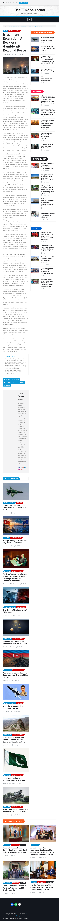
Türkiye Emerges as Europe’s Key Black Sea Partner (15, 541)
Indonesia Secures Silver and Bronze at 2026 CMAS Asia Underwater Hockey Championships (47, 283)
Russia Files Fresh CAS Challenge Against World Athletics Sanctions (47, 259)
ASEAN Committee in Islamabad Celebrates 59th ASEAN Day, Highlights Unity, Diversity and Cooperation (42, 851)
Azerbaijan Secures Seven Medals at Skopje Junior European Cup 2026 (47, 270)
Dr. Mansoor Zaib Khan (9, 584)
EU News (5, 855)
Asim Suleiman (7, 783)
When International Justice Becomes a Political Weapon (15, 642)
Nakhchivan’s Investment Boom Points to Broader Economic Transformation (14, 739)
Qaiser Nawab (6, 54)
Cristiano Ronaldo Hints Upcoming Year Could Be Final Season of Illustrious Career (47, 248)
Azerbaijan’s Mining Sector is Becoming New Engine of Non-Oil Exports (15, 675)
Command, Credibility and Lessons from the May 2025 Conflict (14, 507)
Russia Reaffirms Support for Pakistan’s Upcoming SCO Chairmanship (15, 888)
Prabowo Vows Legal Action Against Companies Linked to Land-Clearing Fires (47, 166)
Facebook (16, 379)
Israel (22, 382)
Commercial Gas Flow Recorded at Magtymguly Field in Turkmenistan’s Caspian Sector (47, 123)
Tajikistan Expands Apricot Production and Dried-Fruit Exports (47, 135)
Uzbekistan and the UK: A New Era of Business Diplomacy (47, 146)
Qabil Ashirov (6, 745)
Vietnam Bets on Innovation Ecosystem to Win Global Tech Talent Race (48, 214)
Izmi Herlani (6, 513)
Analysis (8, 379)
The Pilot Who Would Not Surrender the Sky (13, 707)
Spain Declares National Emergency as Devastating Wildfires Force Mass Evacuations (47, 202)
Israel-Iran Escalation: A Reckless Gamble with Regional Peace (25, 26)
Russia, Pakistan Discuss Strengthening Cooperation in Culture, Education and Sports (15, 850)
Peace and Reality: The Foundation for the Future (14, 779)
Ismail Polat (6, 546)
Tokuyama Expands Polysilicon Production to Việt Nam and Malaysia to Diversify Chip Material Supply (48, 99)
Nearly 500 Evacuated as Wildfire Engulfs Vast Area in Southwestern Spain (47, 177)
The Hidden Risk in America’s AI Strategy (15, 611)
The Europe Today (29, 9)
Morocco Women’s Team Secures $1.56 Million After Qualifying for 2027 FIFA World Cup (47, 236)
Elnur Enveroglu (7, 647)
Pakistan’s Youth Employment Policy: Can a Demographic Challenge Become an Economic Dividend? (15, 577)
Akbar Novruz (6, 680)
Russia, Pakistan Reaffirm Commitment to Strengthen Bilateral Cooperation (42, 887)
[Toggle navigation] (29, 19)
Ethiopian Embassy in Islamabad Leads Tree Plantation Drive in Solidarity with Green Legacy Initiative (47, 189)
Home (5, 26)
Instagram (8, 382)
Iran (16, 382)
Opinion (8, 385)
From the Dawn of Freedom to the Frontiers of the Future (16, 810)
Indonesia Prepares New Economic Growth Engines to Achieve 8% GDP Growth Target (48, 111)
